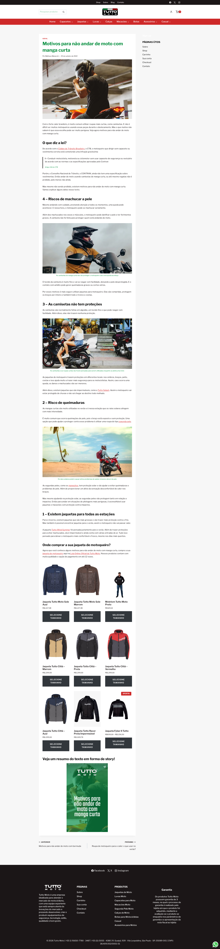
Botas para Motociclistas (127, 917)
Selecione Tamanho (56, 616)
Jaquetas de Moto (123, 892)
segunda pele (124, 421)
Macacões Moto (122, 904)
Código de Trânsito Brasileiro (71, 148)
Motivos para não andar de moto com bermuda (60, 844)
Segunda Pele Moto (124, 909)
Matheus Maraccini (52, 56)
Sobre (105, 2)
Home (52, 21)
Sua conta (146, 58)
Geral (45, 38)
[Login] (171, 12)
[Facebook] (170, 2)
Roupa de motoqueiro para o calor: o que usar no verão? (114, 845)
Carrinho (146, 54)
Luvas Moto (120, 896)
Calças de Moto (122, 913)
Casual (118, 921)
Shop (98, 2)
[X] (175, 2)
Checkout (146, 62)
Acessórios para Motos (126, 925)
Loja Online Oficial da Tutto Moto (85, 553)
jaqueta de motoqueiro (53, 553)
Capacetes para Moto (125, 900)
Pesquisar (64, 12)
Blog (113, 2)
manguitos (73, 485)
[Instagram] (179, 2)
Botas (136, 21)
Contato (120, 2)
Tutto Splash (103, 390)
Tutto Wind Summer (61, 530)
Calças (109, 21)
